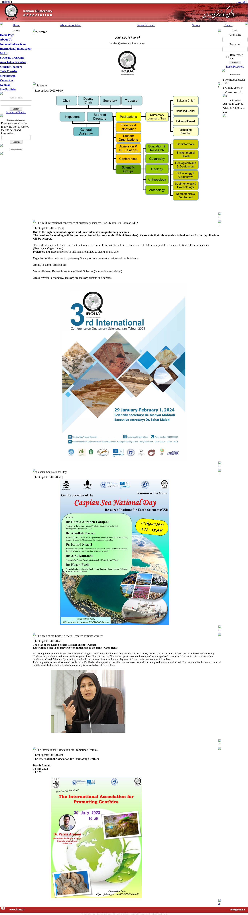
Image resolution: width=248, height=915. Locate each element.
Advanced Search (16, 112)
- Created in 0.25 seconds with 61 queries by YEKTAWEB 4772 (139, 914)
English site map (104, 914)
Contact (228, 25)
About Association (70, 25)
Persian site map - (89, 914)
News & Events (146, 25)
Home (16, 25)
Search (196, 25)
